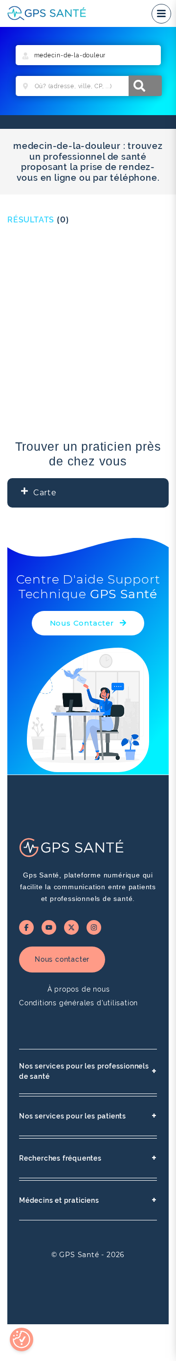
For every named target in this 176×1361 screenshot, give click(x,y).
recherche (145, 85)
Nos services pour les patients (88, 1116)
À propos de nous (78, 989)
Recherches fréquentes (88, 1158)
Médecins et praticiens (88, 1200)
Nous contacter (62, 959)
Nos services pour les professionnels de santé (88, 1071)
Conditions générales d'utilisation (78, 1003)
